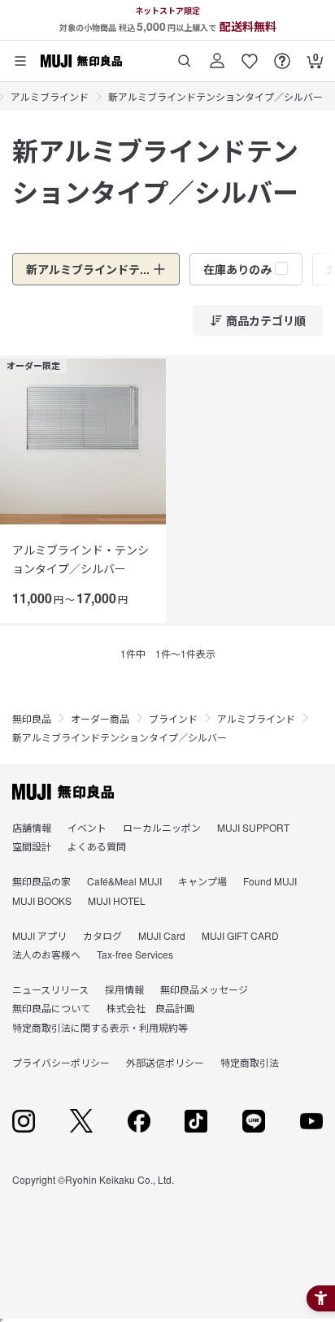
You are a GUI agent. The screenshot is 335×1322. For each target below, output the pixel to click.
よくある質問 (96, 846)
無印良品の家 (41, 881)
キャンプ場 (202, 881)
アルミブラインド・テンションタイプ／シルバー (80, 558)
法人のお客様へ (46, 954)
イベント (87, 827)
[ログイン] (217, 55)
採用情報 (124, 989)
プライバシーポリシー (61, 1062)
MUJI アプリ (39, 935)
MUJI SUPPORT (253, 827)
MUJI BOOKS (42, 900)
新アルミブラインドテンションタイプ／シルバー (215, 96)
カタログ (102, 935)
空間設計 (31, 846)
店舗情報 (31, 827)
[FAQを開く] (282, 55)
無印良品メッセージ (204, 989)
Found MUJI (270, 881)
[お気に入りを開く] (249, 55)
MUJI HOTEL (117, 900)
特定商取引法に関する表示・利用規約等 (100, 1027)
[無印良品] (63, 792)
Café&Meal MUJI (124, 881)
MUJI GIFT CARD (240, 935)
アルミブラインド (50, 96)
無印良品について (51, 1008)
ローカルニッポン (162, 827)
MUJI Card (161, 935)
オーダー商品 (100, 718)
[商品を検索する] (184, 55)
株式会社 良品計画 (150, 1008)
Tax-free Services (135, 954)
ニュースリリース (50, 989)
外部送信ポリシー (165, 1062)
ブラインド (173, 718)
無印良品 (31, 718)
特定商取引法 (249, 1062)
